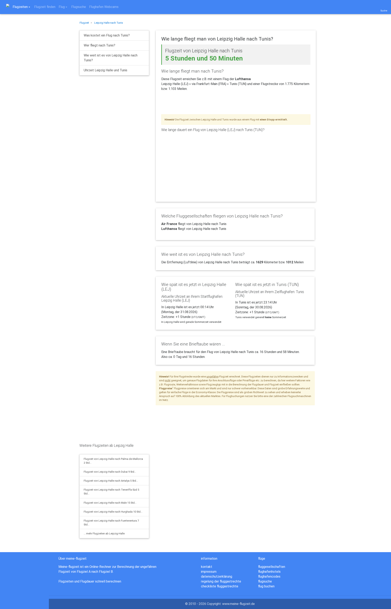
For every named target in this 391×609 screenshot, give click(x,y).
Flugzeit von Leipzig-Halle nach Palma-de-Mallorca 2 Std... (113, 460)
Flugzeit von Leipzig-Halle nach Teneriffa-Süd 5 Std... (111, 491)
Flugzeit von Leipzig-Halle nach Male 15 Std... (110, 502)
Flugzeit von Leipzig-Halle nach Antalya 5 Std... (111, 480)
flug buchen (266, 586)
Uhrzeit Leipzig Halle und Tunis (105, 70)
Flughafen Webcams (104, 7)
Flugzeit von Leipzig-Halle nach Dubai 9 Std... (110, 471)
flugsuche (265, 581)
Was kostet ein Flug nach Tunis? (107, 35)
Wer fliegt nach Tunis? (99, 45)
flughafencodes (269, 576)
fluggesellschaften (271, 567)
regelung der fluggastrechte (221, 581)
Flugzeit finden (44, 7)
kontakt (206, 567)
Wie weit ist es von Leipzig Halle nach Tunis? (110, 57)
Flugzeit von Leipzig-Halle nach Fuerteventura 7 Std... (111, 522)
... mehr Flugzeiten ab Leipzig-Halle (104, 533)
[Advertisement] (110, 110)
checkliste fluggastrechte (219, 586)
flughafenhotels (269, 572)
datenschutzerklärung (216, 576)
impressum (208, 572)
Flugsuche (78, 7)
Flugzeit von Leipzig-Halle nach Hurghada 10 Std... (113, 511)
